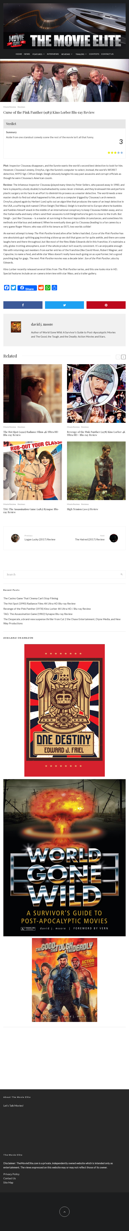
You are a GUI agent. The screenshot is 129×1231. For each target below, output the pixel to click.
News (27, 54)
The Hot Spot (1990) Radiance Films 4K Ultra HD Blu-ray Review (30, 433)
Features (37, 54)
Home (19, 54)
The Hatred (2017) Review (89, 537)
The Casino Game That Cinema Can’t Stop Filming (30, 598)
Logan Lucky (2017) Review (40, 537)
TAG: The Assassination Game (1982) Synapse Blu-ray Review (31, 511)
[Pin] (106, 305)
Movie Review (9, 107)
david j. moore (42, 324)
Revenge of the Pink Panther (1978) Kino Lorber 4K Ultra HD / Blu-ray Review (96, 433)
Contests (94, 54)
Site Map (8, 1182)
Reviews (65, 54)
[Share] (22, 305)
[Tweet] (64, 305)
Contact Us (107, 54)
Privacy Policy (11, 1174)
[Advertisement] (64, 1055)
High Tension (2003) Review (82, 509)
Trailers (80, 54)
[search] (121, 574)
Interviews (53, 54)
